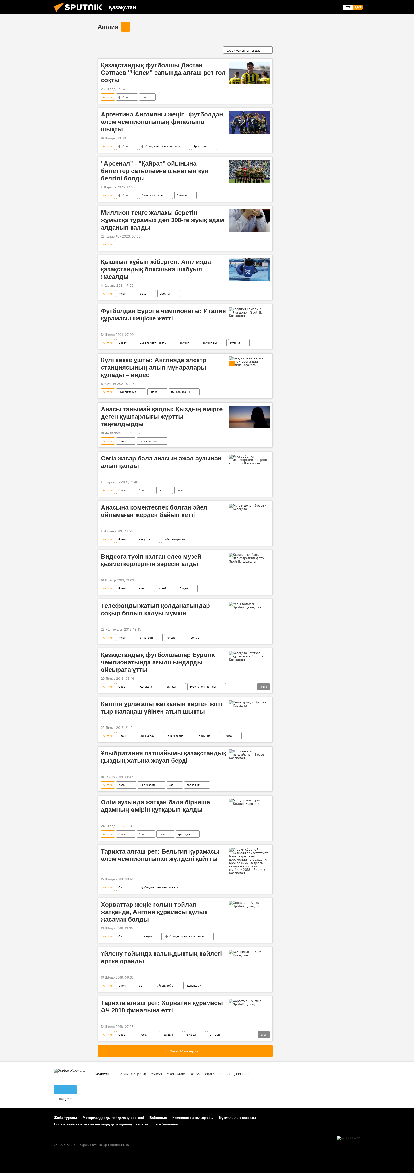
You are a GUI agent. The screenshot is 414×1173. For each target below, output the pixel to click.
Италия (235, 342)
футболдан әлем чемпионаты (160, 146)
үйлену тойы (165, 985)
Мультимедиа (127, 392)
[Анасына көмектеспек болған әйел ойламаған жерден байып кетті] (249, 507)
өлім (180, 490)
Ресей (144, 1034)
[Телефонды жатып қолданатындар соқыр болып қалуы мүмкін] (249, 605)
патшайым (193, 785)
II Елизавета (147, 785)
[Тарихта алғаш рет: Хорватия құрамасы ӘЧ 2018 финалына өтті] (249, 1002)
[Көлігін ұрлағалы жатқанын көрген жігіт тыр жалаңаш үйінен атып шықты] (249, 703)
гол (143, 97)
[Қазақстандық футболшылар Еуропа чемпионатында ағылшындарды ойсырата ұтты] (249, 656)
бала (142, 490)
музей (162, 588)
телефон (171, 637)
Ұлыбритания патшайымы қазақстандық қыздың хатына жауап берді (163, 756)
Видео (154, 392)
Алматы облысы (152, 195)
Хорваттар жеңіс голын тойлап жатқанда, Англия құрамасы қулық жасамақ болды (154, 912)
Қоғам (122, 293)
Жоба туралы (65, 1118)
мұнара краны (180, 392)
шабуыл (165, 293)
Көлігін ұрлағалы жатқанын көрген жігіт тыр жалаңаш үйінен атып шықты (162, 707)
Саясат (156, 1074)
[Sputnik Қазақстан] (80, 13)
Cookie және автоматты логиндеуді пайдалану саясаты (101, 1124)
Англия (108, 26)
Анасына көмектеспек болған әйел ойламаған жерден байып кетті (154, 511)
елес (142, 588)
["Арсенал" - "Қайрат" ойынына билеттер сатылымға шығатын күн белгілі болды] (249, 171)
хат (171, 785)
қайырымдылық (174, 539)
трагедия (184, 834)
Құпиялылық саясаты (237, 1118)
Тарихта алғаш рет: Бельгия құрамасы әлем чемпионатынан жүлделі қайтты (160, 855)
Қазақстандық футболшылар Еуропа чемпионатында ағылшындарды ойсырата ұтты (158, 662)
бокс (143, 293)
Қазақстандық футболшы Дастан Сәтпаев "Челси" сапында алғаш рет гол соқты (163, 73)
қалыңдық (194, 985)
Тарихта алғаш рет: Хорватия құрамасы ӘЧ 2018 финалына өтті (162, 1006)
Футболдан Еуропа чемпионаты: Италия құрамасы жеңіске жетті (163, 314)
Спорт (122, 342)
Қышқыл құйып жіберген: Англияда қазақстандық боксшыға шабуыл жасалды (156, 269)
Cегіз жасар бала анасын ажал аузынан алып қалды (161, 462)
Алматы (182, 195)
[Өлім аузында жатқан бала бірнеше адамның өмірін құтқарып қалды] (249, 802)
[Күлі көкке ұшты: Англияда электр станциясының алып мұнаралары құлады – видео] (249, 361)
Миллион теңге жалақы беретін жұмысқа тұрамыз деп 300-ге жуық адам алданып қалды (162, 220)
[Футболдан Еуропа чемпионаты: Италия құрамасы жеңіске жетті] (249, 312)
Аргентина (200, 146)
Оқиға (210, 1074)
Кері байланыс (166, 1124)
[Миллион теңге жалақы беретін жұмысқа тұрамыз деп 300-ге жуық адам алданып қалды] (249, 220)
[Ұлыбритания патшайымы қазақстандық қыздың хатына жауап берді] (249, 754)
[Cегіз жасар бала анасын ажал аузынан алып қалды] (249, 460)
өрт (141, 985)
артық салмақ (148, 441)
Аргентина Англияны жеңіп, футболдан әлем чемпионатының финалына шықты (162, 122)
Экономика (176, 1074)
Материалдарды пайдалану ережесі (113, 1118)
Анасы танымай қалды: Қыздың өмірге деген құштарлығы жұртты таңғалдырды (162, 417)
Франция (146, 936)
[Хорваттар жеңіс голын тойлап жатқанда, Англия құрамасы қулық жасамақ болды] (249, 904)
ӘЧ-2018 (215, 1034)
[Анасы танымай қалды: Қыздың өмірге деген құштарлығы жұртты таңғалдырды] (249, 417)
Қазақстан (147, 686)
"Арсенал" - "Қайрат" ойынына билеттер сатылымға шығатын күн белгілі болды (154, 171)
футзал (171, 686)
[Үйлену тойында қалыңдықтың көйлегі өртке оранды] (249, 953)
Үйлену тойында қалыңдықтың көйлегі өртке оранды (161, 957)
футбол (123, 97)
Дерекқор (241, 1074)
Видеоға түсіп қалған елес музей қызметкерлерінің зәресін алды (151, 560)
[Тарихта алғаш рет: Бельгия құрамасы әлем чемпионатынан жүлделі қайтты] (249, 861)
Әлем (122, 441)
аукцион (144, 539)
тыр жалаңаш (176, 735)
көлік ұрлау (146, 735)
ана (161, 490)
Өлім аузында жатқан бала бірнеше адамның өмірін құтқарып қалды (155, 806)
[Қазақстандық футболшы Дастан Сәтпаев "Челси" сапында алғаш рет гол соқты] (249, 73)
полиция (204, 735)
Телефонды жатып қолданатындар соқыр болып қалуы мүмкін (155, 609)
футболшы (210, 342)
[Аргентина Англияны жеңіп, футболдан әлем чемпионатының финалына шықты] (249, 122)
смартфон (146, 637)
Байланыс (158, 1118)
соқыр (195, 637)
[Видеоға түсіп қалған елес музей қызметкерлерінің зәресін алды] (249, 558)
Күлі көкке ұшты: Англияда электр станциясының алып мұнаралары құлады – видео (154, 367)
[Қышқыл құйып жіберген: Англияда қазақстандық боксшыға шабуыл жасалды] (249, 269)
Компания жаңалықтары (192, 1118)
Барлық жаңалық (132, 1074)
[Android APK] (348, 1138)
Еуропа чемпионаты (153, 342)
